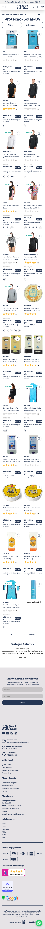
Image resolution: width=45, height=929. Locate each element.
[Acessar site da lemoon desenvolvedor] (18, 922)
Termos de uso (7, 773)
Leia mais (22, 657)
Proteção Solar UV (19, 14)
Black (4, 824)
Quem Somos (7, 765)
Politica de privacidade (10, 770)
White (4, 832)
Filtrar (10, 25)
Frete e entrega (7, 785)
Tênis (4, 826)
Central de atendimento (10, 788)
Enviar (22, 702)
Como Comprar (7, 767)
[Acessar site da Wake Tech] (32, 922)
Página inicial (7, 14)
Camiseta (5, 829)
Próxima (31, 634)
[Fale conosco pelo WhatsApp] (39, 923)
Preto (4, 835)
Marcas (4, 791)
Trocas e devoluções (9, 782)
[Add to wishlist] (17, 34)
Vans (4, 837)
